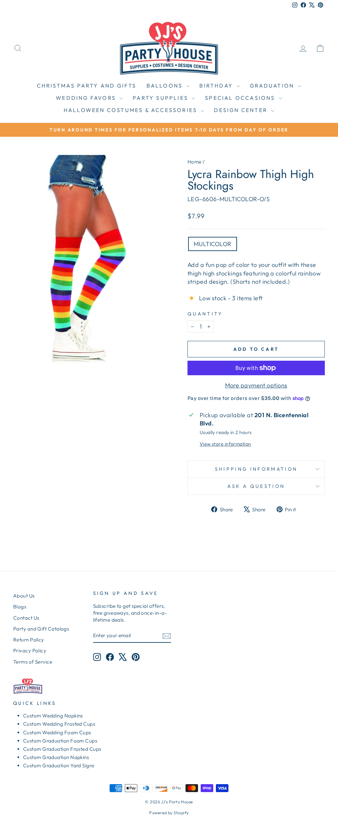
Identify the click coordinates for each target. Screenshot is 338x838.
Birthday (217, 85)
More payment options (256, 385)
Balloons (166, 85)
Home (194, 162)
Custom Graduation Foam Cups (60, 741)
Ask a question (256, 486)
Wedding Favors (87, 97)
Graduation (273, 85)
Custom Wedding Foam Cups (57, 732)
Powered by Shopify (168, 812)
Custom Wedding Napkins (53, 715)
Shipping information (256, 469)
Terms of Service (32, 662)
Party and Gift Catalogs (41, 629)
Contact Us (26, 618)
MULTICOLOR (212, 244)
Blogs (19, 606)
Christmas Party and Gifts (87, 85)
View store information (225, 444)
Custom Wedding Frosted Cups (59, 724)
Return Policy (28, 640)
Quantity (205, 314)
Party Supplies (161, 97)
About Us (24, 596)
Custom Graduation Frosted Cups (62, 749)
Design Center (241, 110)
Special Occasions (241, 97)
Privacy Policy (29, 650)
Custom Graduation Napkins (56, 757)
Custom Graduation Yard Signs (58, 765)
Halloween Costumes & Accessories (131, 110)
